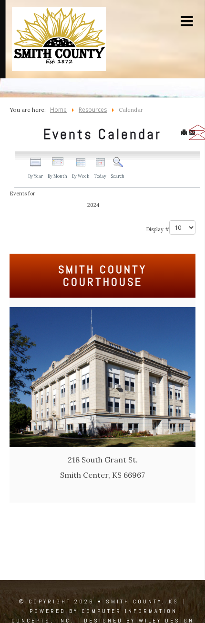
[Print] (184, 133)
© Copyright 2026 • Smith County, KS (99, 601)
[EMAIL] (192, 133)
